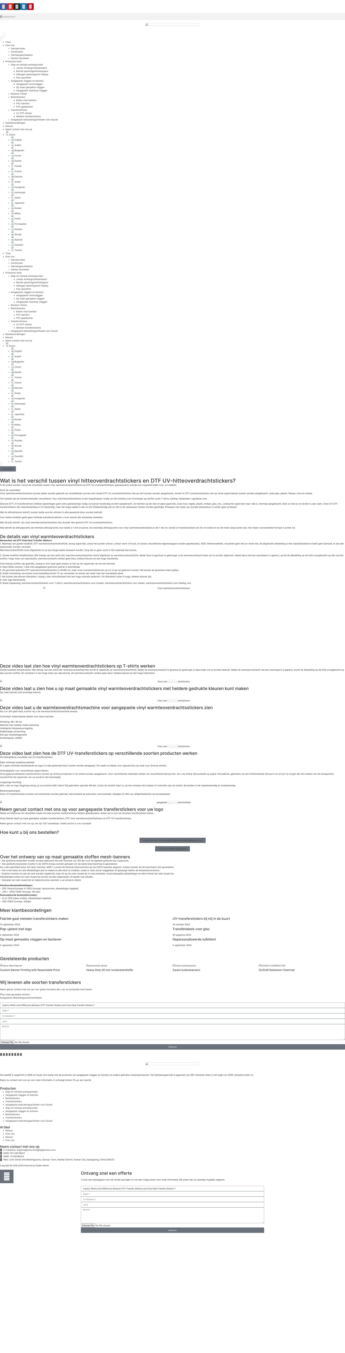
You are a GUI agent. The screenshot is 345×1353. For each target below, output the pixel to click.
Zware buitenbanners (186, 970)
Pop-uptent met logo (16, 929)
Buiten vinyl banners (26, 100)
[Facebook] (3, 6)
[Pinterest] (30, 6)
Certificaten (17, 51)
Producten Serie (13, 61)
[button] (172, 681)
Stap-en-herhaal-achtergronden (27, 64)
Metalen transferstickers (28, 116)
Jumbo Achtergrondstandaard (31, 68)
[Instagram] (16, 6)
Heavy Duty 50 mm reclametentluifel (109, 970)
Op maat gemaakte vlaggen (30, 87)
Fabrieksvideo (18, 48)
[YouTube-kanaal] (10, 6)
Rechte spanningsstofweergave (32, 71)
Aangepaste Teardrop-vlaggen (31, 90)
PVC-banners (23, 103)
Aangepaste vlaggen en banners (27, 80)
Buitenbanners (18, 97)
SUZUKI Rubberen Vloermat (277, 970)
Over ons (10, 45)
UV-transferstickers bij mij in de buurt (201, 919)
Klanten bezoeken (20, 58)
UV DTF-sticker (24, 113)
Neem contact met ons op (18, 129)
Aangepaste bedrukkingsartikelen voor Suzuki (34, 119)
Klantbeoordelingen (15, 122)
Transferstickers (19, 110)
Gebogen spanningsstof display (32, 74)
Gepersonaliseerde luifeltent (194, 939)
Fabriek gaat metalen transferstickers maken (34, 919)
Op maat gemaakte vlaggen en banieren (30, 939)
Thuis (8, 42)
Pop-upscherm (23, 77)
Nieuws (9, 126)
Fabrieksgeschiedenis (22, 55)
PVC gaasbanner (24, 106)
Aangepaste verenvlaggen (29, 84)
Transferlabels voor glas (191, 929)
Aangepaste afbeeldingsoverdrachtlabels (21, 997)
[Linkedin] (23, 6)
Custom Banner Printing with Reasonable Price (30, 970)
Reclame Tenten (19, 93)
